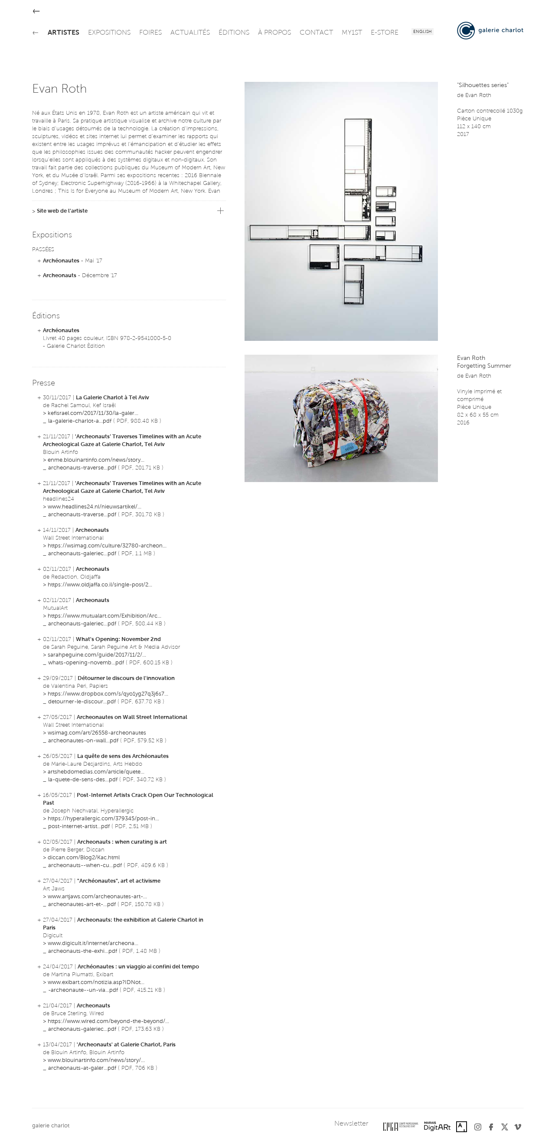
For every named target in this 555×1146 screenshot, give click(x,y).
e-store (384, 32)
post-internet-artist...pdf (79, 826)
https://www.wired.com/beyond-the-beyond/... (108, 1021)
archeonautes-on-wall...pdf (83, 741)
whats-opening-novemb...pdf (86, 663)
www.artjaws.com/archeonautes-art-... (97, 897)
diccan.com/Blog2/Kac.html (84, 858)
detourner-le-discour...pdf (82, 702)
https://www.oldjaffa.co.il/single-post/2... (100, 585)
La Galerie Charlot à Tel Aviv (112, 398)
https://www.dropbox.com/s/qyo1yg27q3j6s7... (108, 694)
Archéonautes (61, 261)
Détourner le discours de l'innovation (126, 678)
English (422, 32)
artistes (63, 32)
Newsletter (351, 1123)
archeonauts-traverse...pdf (82, 468)
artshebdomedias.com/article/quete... (96, 772)
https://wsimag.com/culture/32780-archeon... (107, 546)
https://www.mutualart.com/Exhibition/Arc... (104, 616)
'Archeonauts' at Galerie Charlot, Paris (126, 1045)
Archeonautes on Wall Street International (132, 717)
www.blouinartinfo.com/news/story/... (96, 1060)
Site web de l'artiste (62, 211)
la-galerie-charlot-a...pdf (79, 421)
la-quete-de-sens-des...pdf (83, 780)
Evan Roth (478, 95)
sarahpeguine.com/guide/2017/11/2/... (97, 655)
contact (316, 32)
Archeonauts (59, 275)
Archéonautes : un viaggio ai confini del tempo (138, 967)
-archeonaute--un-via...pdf (83, 990)
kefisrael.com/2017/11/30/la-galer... (93, 413)
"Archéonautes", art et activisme (118, 881)
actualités (190, 32)
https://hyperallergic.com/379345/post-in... (103, 819)
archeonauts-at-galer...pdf (82, 1068)
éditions (234, 32)
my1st (352, 32)
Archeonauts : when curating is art (122, 842)
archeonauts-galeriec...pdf (82, 554)
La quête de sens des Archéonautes (123, 756)
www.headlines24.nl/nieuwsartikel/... (94, 507)
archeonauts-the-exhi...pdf (82, 951)
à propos (274, 32)
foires (150, 32)
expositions (109, 32)
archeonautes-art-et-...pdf (82, 904)
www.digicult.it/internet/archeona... (93, 943)
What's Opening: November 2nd (118, 639)
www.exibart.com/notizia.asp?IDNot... (96, 982)
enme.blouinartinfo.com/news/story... (96, 460)
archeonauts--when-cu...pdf (85, 865)
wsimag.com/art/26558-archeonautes (97, 733)
